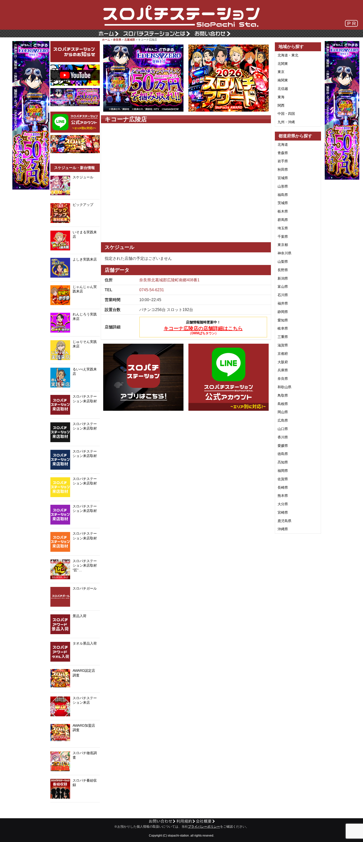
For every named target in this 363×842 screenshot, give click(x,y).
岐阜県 (283, 328)
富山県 (283, 287)
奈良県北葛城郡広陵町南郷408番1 (169, 280)
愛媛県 (283, 446)
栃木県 (283, 211)
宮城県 (283, 178)
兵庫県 (283, 370)
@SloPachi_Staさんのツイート (75, 810)
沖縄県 (283, 529)
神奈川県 (284, 253)
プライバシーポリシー (204, 826)
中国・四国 (286, 114)
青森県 (283, 153)
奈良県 (117, 39)
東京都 (283, 245)
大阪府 (283, 362)
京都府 (283, 354)
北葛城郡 (129, 39)
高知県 (283, 462)
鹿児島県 (284, 521)
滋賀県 (283, 345)
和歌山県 (284, 387)
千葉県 (283, 237)
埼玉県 (283, 228)
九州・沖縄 (286, 122)
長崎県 (283, 487)
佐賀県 (283, 479)
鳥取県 (283, 395)
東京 (281, 72)
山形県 (283, 186)
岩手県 (283, 161)
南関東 (283, 80)
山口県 (283, 429)
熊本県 (283, 496)
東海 (281, 97)
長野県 (283, 270)
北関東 (283, 64)
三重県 (283, 337)
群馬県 (283, 220)
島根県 (283, 404)
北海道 (283, 144)
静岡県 (283, 312)
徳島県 (283, 454)
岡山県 (283, 412)
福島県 (283, 195)
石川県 (283, 295)
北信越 (283, 89)
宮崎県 (283, 512)
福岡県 (283, 471)
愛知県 (283, 320)
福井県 (283, 303)
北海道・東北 (288, 55)
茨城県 (283, 203)
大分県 (283, 504)
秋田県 (283, 169)
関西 (281, 105)
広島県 (283, 420)
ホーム (106, 39)
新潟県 (283, 278)
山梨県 (283, 262)
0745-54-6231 (151, 290)
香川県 (283, 437)
